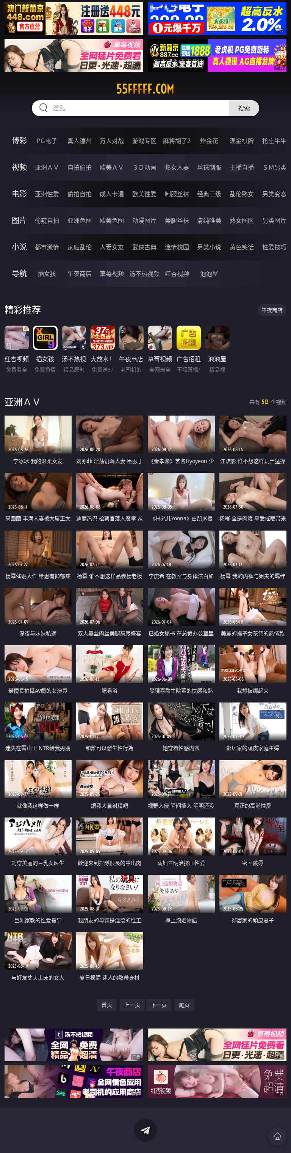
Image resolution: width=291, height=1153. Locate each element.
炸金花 (209, 141)
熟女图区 (242, 220)
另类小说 (209, 247)
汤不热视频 (144, 273)
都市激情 (47, 247)
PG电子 (47, 141)
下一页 (159, 1004)
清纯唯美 (209, 220)
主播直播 (242, 167)
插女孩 (47, 273)
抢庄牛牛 (274, 141)
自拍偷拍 (79, 167)
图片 (19, 220)
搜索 (244, 108)
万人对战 (112, 141)
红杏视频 (177, 273)
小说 (19, 247)
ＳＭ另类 (274, 167)
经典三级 (209, 194)
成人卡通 (112, 194)
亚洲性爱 (47, 194)
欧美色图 (112, 220)
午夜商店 (79, 273)
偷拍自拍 (79, 194)
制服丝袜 (177, 194)
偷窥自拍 (47, 220)
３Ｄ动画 (144, 167)
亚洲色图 (79, 220)
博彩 (19, 140)
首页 (107, 1004)
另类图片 (274, 220)
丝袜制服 (209, 167)
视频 (19, 167)
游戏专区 (144, 141)
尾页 (184, 1004)
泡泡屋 (209, 273)
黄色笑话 (242, 247)
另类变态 (274, 194)
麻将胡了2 (177, 141)
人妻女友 (112, 247)
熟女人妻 (177, 167)
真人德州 (79, 141)
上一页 (132, 1004)
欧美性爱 (144, 194)
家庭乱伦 (79, 247)
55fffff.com (145, 88)
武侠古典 (144, 247)
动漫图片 (144, 220)
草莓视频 (112, 273)
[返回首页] (277, 1136)
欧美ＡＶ (112, 167)
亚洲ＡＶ (47, 167)
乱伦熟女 (242, 194)
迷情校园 (177, 247)
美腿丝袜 (177, 220)
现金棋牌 (242, 141)
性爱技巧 (274, 247)
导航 (19, 273)
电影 (19, 194)
